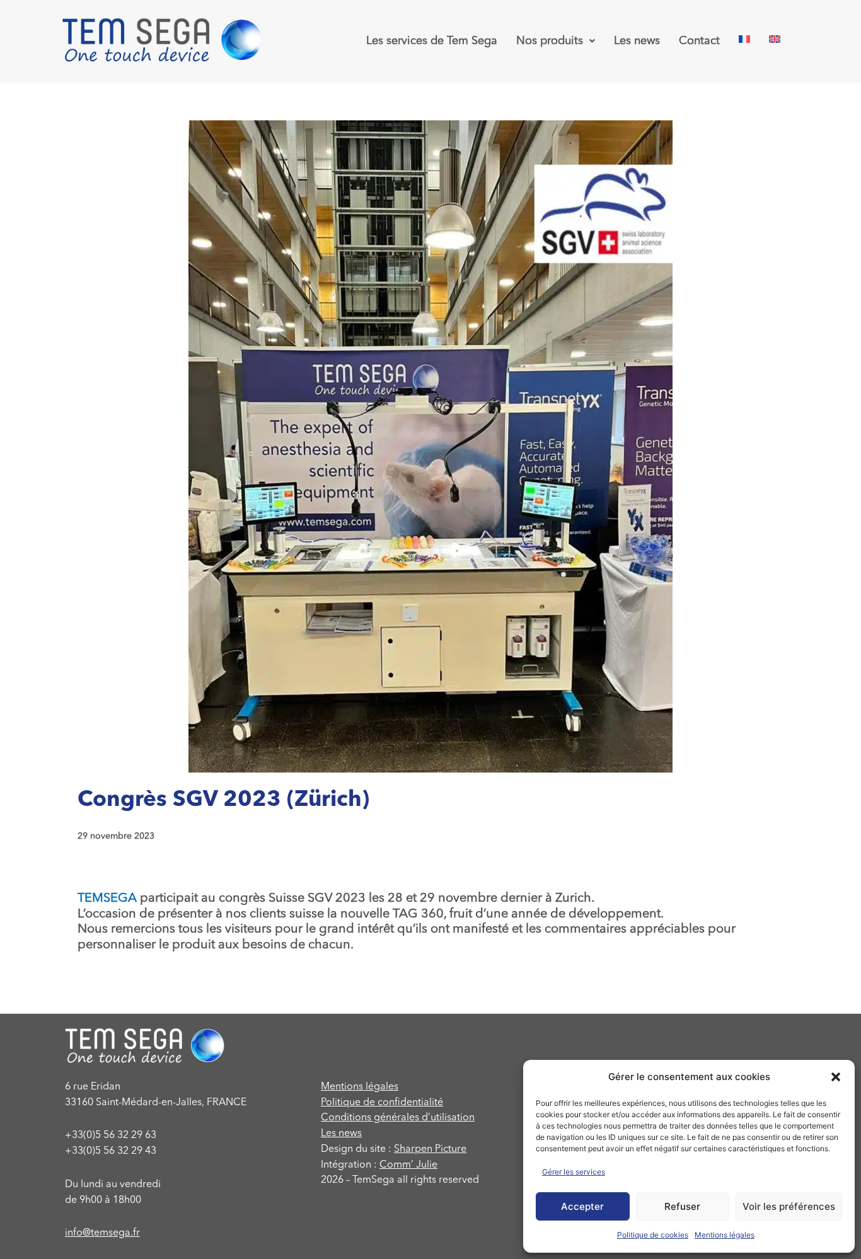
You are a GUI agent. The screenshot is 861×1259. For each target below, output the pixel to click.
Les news (637, 41)
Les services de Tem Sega (431, 41)
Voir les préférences (789, 1206)
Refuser (682, 1206)
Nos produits (549, 41)
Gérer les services (573, 1171)
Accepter (582, 1206)
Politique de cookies (652, 1234)
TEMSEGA (107, 898)
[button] (835, 1077)
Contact (699, 41)
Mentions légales (724, 1234)
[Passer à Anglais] (775, 39)
